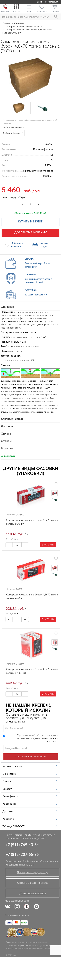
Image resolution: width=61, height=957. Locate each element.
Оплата (6, 433)
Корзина (55, 11)
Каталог (16, 11)
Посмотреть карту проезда (32, 872)
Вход (39, 2)
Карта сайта (9, 804)
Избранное (42, 11)
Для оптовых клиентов (32, 893)
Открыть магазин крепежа (32, 882)
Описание (7, 306)
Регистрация (51, 2)
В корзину (48, 545)
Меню (29, 11)
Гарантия (7, 448)
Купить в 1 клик (30, 221)
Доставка (7, 426)
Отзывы (6, 441)
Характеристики (12, 419)
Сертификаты (10, 796)
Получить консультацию (30, 757)
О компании (9, 774)
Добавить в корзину (30, 232)
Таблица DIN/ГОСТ (13, 826)
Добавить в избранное (17, 244)
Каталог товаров (12, 766)
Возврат (7, 789)
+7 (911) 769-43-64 (22, 845)
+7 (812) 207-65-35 (22, 855)
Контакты (8, 819)
